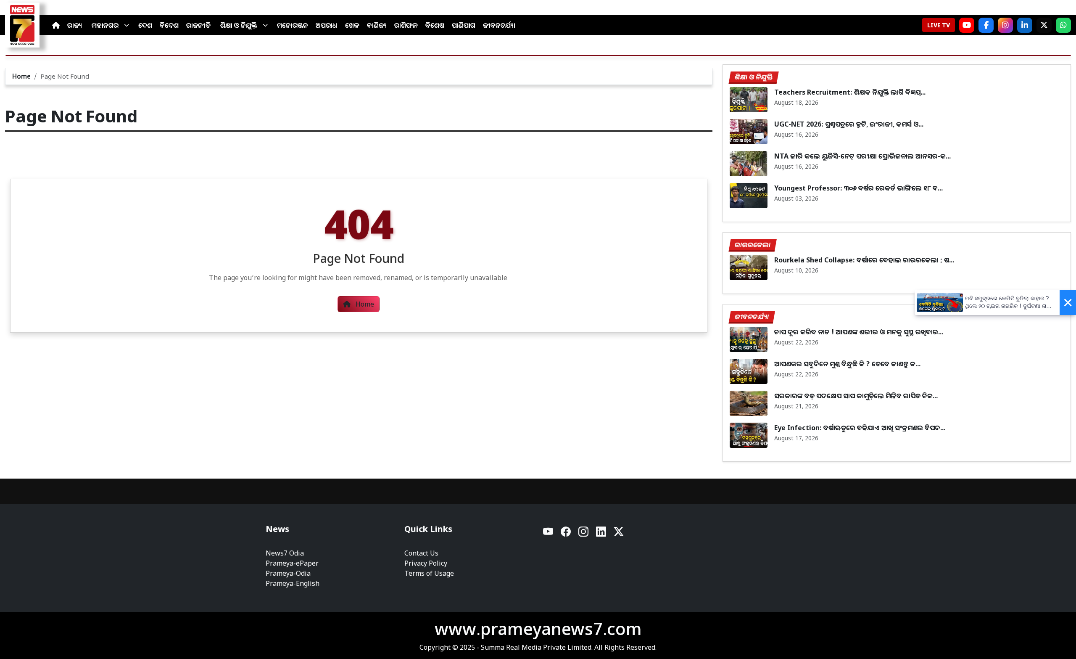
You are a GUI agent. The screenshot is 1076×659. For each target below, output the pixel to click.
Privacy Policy (425, 563)
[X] (1044, 25)
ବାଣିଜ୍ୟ (377, 25)
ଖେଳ (352, 25)
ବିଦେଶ (169, 25)
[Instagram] (1005, 25)
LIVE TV (938, 25)
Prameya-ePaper (292, 563)
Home (21, 76)
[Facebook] (986, 25)
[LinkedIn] (1024, 25)
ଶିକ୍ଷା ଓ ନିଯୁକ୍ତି (238, 25)
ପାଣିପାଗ (463, 25)
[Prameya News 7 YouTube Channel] (966, 25)
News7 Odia (285, 553)
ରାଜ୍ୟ (74, 25)
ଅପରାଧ (327, 25)
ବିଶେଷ (434, 25)
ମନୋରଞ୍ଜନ (292, 25)
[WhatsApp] (1063, 25)
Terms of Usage (429, 573)
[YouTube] (548, 534)
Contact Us (421, 553)
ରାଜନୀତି (198, 25)
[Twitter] (619, 534)
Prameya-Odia (288, 573)
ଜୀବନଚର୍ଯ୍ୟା (499, 25)
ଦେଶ (145, 25)
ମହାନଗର (105, 25)
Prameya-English (292, 583)
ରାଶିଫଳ (406, 25)
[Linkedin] (601, 534)
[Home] (56, 25)
